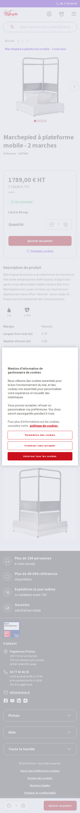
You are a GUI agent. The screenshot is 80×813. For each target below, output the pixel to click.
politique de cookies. (44, 425)
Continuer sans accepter (39, 445)
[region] (40, 406)
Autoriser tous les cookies (40, 456)
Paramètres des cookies (40, 434)
